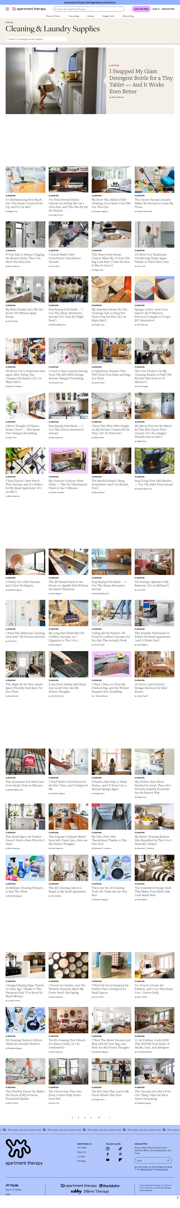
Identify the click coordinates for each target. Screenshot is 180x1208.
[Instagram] (107, 1148)
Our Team (82, 1147)
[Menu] (7, 9)
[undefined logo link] (29, 9)
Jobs (8, 1194)
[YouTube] (107, 1160)
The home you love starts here (44, 1129)
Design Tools (108, 15)
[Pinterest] (120, 1154)
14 (99, 1117)
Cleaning (114, 65)
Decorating (74, 15)
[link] (141, 81)
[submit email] (168, 1160)
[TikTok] (120, 1148)
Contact (81, 1156)
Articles (90, 15)
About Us (81, 1152)
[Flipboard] (120, 1160)
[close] (178, 1197)
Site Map (81, 1161)
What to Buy (128, 15)
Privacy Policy (162, 1169)
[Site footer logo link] (40, 1151)
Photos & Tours (53, 15)
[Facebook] (107, 1154)
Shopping (9, 22)
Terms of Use (146, 1169)
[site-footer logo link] (12, 1185)
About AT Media (13, 1189)
